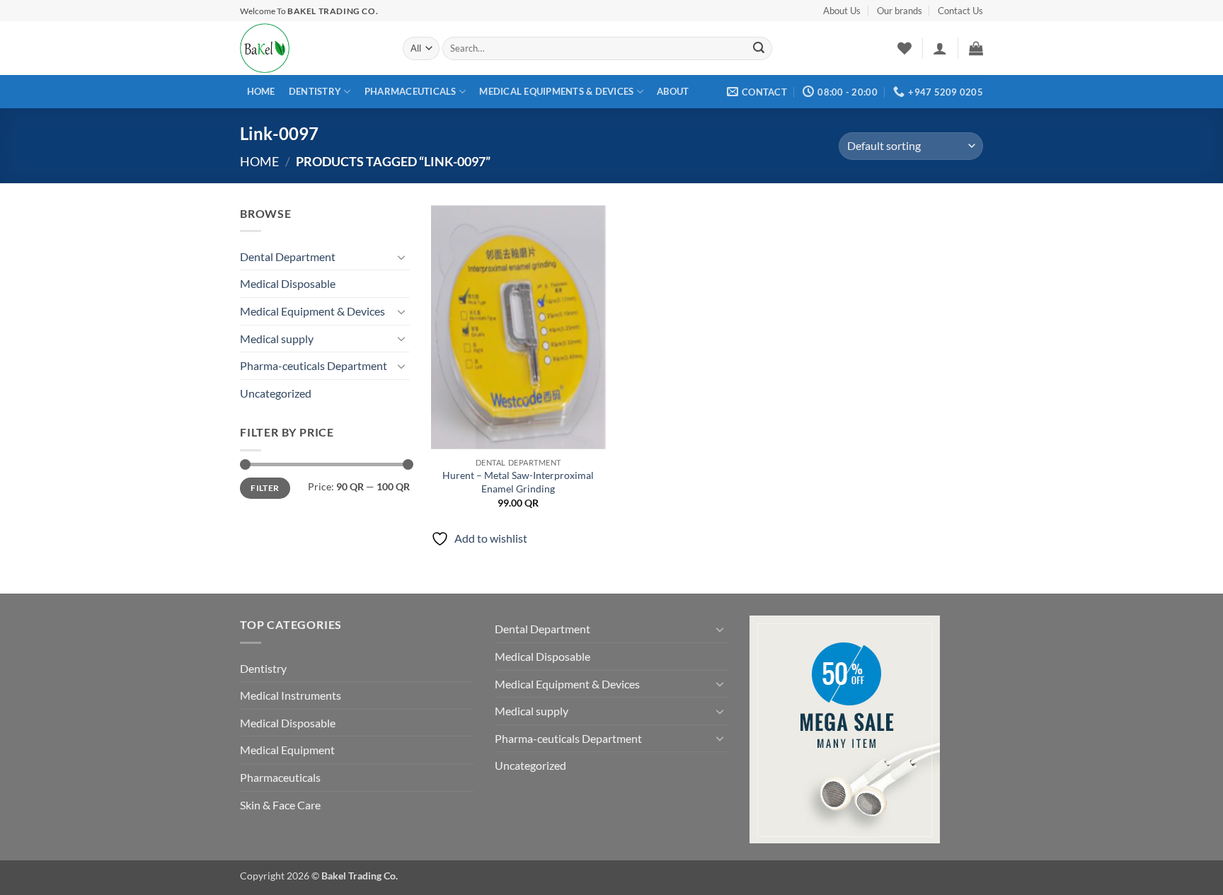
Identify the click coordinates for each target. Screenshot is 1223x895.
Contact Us (960, 10)
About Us (842, 10)
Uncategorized (275, 393)
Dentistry (315, 91)
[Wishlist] (904, 48)
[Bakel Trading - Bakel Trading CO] (310, 48)
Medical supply (277, 338)
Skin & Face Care (280, 805)
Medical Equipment (287, 749)
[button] (940, 48)
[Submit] (759, 49)
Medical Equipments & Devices (556, 91)
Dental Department (287, 256)
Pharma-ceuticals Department (313, 365)
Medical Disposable (287, 283)
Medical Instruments (290, 695)
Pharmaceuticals (410, 91)
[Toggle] (401, 256)
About (673, 91)
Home (261, 91)
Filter (265, 488)
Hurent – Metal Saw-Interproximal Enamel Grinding (518, 482)
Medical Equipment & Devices (312, 311)
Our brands (899, 10)
